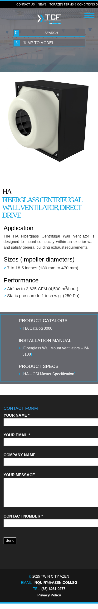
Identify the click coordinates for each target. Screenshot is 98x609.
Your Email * (17, 435)
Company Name (19, 455)
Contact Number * (23, 516)
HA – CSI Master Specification (48, 374)
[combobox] (49, 43)
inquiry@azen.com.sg (55, 582)
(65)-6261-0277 (53, 589)
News (42, 4)
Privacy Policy (49, 595)
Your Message (19, 475)
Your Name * (16, 415)
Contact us (25, 4)
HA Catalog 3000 (37, 328)
